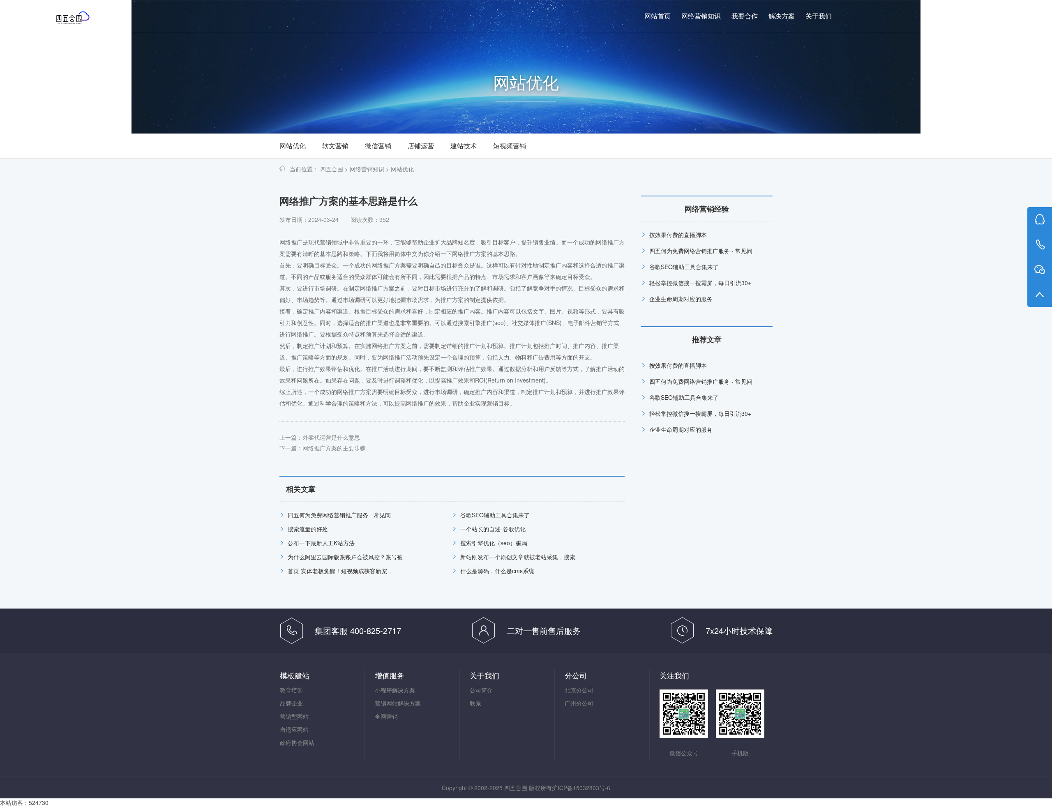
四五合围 (331, 169)
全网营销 (386, 716)
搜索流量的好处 (308, 529)
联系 (475, 703)
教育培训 (291, 690)
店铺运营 (421, 145)
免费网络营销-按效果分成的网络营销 (89, 17)
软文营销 (335, 145)
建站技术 (463, 145)
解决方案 (781, 16)
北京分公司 (579, 690)
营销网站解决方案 (398, 703)
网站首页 (657, 16)
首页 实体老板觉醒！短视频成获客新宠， (340, 571)
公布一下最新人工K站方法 (321, 543)
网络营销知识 (701, 16)
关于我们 (818, 16)
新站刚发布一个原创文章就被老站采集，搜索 (517, 557)
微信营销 (378, 145)
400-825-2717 (969, 16)
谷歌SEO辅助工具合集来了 (495, 515)
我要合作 (744, 16)
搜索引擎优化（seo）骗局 (493, 543)
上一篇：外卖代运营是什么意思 (319, 437)
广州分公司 (579, 703)
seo (499, 322)
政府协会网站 (297, 742)
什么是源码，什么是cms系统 (497, 571)
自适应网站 (294, 729)
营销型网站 (294, 716)
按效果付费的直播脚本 (678, 235)
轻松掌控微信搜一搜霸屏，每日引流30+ (700, 283)
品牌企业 (291, 703)
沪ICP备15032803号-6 (581, 788)
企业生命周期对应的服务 (681, 299)
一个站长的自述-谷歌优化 (493, 529)
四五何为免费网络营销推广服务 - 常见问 (339, 515)
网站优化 (292, 145)
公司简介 (481, 690)
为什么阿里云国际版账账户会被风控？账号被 (345, 557)
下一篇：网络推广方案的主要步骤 (322, 448)
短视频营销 (509, 145)
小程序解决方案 (395, 690)
